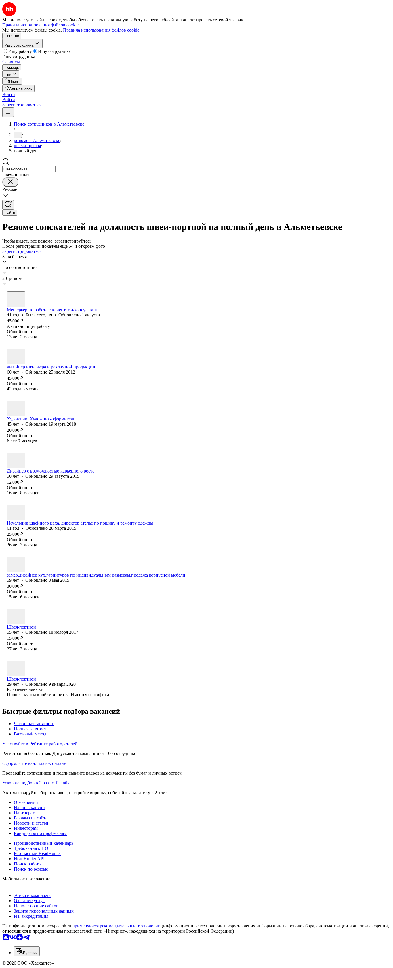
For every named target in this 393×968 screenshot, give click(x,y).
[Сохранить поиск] (8, 205)
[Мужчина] (16, 356)
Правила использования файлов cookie (101, 30)
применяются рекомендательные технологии (116, 925)
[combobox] (29, 169)
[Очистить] (10, 182)
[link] (12, 81)
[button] (8, 94)
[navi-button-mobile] (8, 112)
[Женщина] (16, 299)
